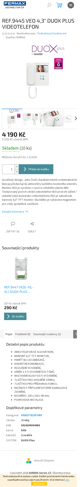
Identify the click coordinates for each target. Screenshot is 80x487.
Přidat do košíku (39, 169)
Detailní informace (13, 212)
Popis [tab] (9, 334)
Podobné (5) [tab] (22, 334)
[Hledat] (49, 5)
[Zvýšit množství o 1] (17, 166)
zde (67, 480)
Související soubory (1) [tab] (47, 334)
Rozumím (39, 483)
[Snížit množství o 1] (17, 171)
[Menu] (71, 5)
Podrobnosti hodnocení (51, 34)
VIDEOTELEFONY (31, 415)
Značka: (15, 37)
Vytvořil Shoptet (44, 461)
